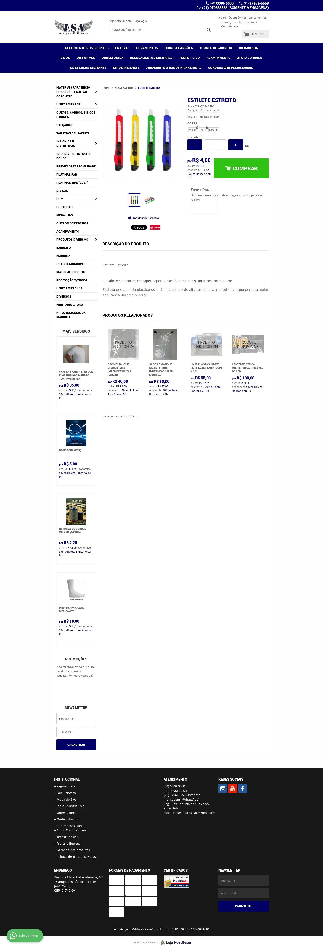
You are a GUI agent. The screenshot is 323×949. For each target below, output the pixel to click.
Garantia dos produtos (73, 850)
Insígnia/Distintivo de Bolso (73, 156)
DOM (59, 199)
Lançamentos (258, 18)
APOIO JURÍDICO (249, 58)
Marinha (63, 256)
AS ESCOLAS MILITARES (88, 67)
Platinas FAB (66, 174)
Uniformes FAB (68, 104)
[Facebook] (242, 788)
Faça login (140, 21)
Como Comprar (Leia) (72, 830)
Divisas (62, 191)
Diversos (63, 296)
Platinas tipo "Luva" (72, 182)
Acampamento (67, 231)
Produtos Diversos (72, 239)
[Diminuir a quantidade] (194, 144)
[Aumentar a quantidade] (235, 144)
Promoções (228, 22)
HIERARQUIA (248, 48)
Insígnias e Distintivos (65, 143)
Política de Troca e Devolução (78, 856)
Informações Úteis (70, 826)
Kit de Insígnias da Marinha (71, 315)
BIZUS (65, 58)
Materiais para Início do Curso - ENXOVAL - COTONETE (73, 91)
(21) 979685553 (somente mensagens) (235, 7)
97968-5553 (256, 3)
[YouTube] (232, 788)
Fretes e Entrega (69, 843)
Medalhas (64, 215)
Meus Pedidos (230, 26)
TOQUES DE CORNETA (216, 48)
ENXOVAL (122, 48)
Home (222, 18)
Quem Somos (238, 18)
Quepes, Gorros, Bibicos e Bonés (76, 114)
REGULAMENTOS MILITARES (151, 58)
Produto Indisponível (123, 344)
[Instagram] (222, 788)
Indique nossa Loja (70, 806)
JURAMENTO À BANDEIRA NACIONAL (173, 67)
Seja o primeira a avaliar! (203, 117)
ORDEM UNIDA (112, 58)
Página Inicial (66, 786)
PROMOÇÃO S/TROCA (71, 280)
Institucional (67, 779)
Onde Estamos (67, 819)
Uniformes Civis (69, 288)
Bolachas (64, 207)
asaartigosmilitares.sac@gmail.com (190, 813)
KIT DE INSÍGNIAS (126, 67)
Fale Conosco (66, 793)
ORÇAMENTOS (147, 48)
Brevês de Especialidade (76, 166)
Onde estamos (247, 22)
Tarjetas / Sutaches (72, 133)
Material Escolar (70, 272)
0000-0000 (222, 3)
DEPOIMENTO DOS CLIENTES (87, 48)
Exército (63, 247)
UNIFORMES (86, 58)
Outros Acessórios (72, 223)
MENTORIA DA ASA (69, 304)
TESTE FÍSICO (189, 58)
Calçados (64, 125)
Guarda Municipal (70, 264)
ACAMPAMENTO (219, 58)
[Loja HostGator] (175, 942)
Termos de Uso (67, 837)
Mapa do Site (66, 799)
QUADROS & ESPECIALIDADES (230, 67)
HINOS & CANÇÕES (179, 48)
